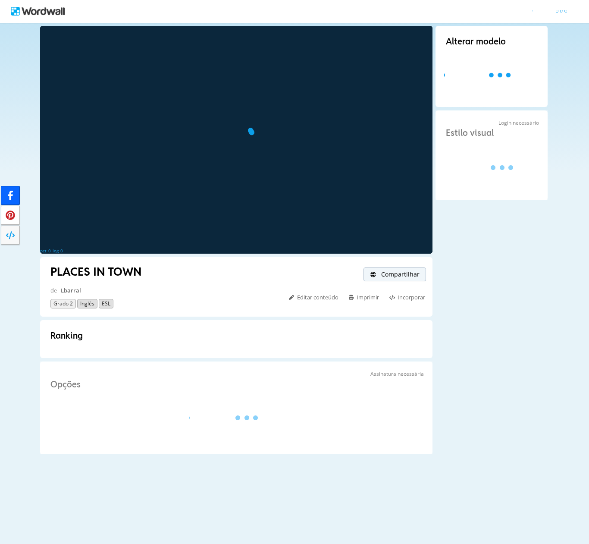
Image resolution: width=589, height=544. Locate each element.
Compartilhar (399, 274)
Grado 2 (63, 303)
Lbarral (71, 290)
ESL (106, 303)
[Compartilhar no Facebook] (10, 195)
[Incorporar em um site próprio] (10, 235)
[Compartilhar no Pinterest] (10, 215)
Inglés (87, 303)
